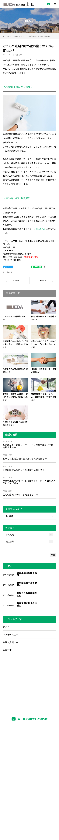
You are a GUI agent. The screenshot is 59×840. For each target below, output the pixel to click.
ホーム (29, 736)
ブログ (29, 768)
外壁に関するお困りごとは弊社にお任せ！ (23, 469)
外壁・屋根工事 (10, 642)
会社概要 (29, 762)
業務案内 (29, 742)
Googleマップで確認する (29, 803)
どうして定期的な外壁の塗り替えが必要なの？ (26, 458)
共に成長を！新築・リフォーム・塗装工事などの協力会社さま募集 (29, 446)
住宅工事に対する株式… (27, 604)
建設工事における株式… (27, 574)
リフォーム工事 (10, 634)
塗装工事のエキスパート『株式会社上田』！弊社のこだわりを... (15, 344)
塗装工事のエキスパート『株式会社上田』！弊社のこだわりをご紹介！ (29, 482)
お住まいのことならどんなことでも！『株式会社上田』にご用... (43, 344)
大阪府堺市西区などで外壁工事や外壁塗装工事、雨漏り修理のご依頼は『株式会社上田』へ (29, 788)
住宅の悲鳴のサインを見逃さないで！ (21, 494)
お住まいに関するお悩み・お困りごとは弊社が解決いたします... (15, 397)
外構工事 (7, 650)
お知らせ (18, 54)
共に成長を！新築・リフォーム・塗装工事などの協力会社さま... (43, 397)
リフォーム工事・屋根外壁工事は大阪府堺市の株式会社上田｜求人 (29, 820)
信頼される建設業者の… (27, 594)
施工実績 (28, 541)
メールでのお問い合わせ (32, 719)
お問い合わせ (39, 229)
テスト (6, 626)
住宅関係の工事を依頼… (27, 584)
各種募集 (29, 755)
